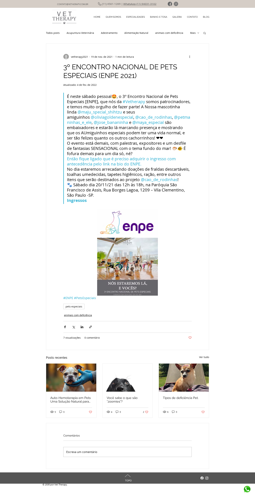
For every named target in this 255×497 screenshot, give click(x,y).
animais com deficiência (169, 32)
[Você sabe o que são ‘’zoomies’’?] (128, 378)
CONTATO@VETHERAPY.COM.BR (72, 4)
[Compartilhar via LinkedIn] (82, 327)
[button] (204, 33)
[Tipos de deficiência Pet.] (184, 378)
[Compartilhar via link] (90, 327)
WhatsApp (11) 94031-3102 (139, 4)
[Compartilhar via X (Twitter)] (73, 327)
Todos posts (53, 32)
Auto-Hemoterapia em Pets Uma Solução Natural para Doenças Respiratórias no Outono (70, 399)
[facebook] (170, 4)
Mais (193, 32)
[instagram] (176, 4)
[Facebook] (202, 478)
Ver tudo (204, 357)
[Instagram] (207, 478)
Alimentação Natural (136, 32)
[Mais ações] (190, 57)
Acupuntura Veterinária (80, 32)
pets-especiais (74, 306)
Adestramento (109, 32)
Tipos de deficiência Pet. (180, 398)
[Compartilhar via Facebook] (65, 327)
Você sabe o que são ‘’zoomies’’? (122, 399)
